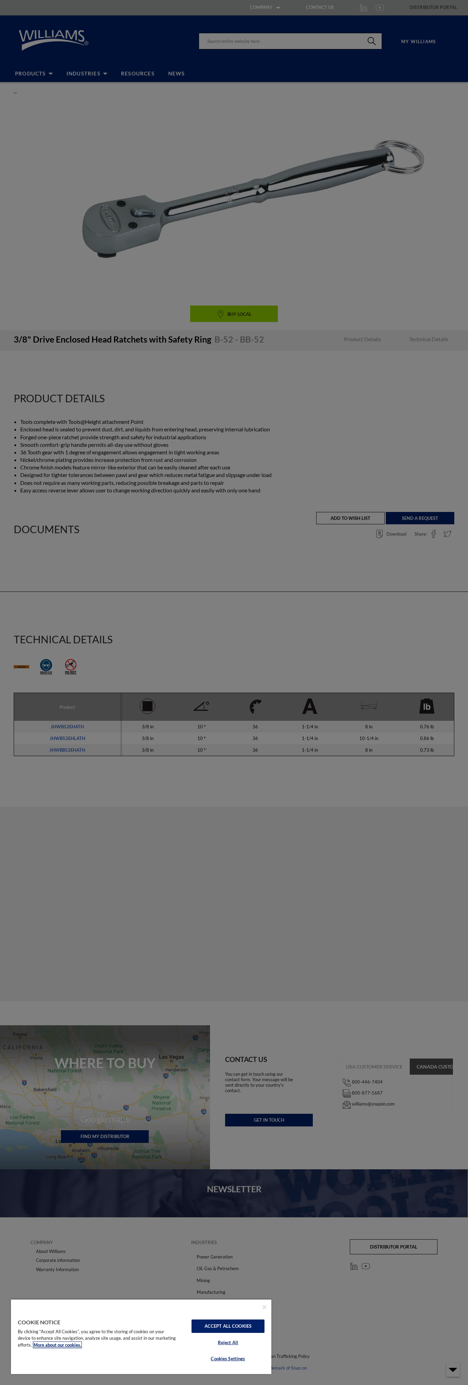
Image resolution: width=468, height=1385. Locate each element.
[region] (141, 1336)
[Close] (264, 1307)
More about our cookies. (57, 1345)
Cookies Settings (228, 1358)
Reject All (228, 1342)
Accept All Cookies (228, 1326)
